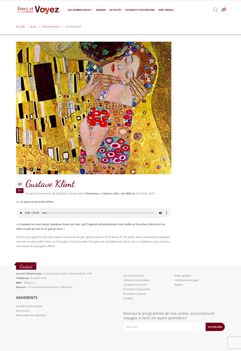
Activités (115, 10)
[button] (216, 10)
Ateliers (178, 284)
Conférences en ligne (186, 280)
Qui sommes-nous (133, 275)
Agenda (101, 10)
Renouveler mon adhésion (31, 315)
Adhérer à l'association (136, 280)
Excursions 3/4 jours (134, 293)
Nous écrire (22, 310)
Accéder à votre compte (29, 306)
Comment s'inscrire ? (135, 284)
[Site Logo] (37, 10)
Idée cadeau (166, 10)
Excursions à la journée (136, 289)
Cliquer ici (29, 282)
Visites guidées (182, 275)
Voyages (128, 298)
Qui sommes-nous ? (80, 10)
